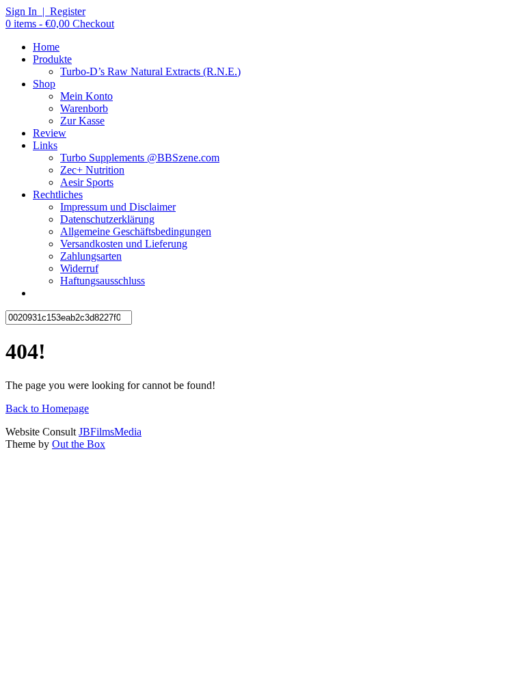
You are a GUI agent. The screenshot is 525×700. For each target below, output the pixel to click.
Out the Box (78, 444)
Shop (44, 84)
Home (46, 47)
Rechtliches (58, 194)
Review (49, 133)
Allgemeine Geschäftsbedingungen (135, 231)
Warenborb (84, 108)
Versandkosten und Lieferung (123, 244)
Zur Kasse (82, 120)
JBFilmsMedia (110, 432)
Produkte (52, 59)
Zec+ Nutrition (92, 170)
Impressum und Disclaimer (118, 207)
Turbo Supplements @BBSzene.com (139, 157)
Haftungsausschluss (102, 280)
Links (45, 145)
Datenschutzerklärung (107, 219)
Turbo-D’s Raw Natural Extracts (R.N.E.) (150, 71)
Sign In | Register (45, 11)
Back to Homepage (47, 408)
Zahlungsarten (91, 256)
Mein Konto (86, 96)
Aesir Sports (86, 182)
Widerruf (79, 268)
